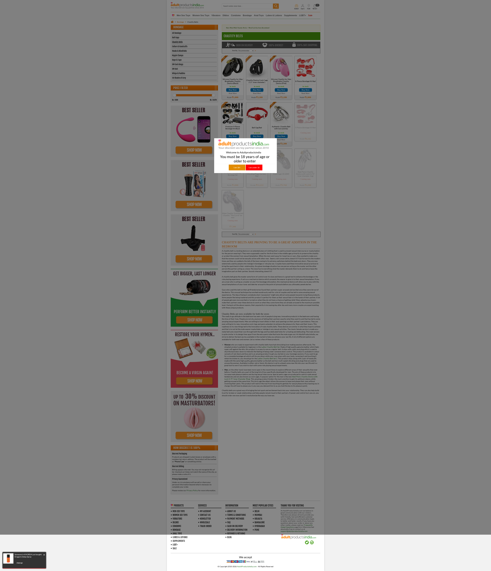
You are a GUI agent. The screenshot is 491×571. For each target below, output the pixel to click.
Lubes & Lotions (180, 537)
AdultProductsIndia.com (247, 566)
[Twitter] (307, 541)
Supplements (179, 541)
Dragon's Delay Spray (23, 557)
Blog (229, 537)
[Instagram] (312, 541)
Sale (175, 548)
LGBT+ (175, 544)
